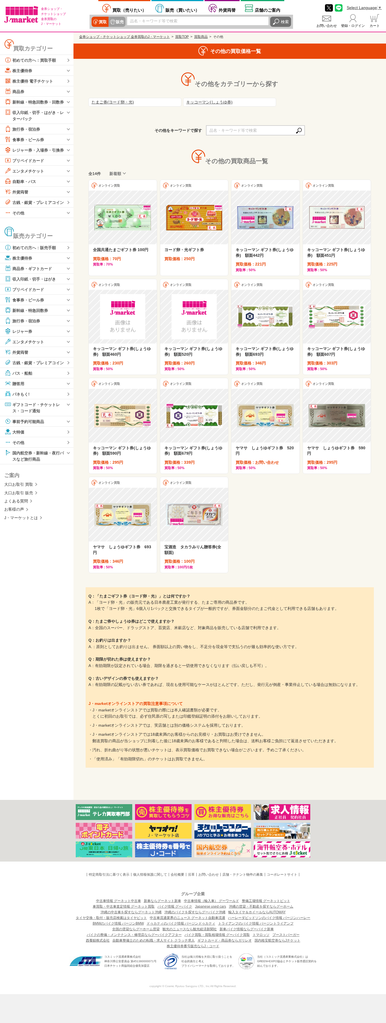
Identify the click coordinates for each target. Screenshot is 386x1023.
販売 (120, 22)
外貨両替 (227, 10)
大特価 (18, 432)
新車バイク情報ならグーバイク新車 (247, 929)
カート (375, 26)
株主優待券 (22, 70)
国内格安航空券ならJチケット (277, 940)
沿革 (191, 875)
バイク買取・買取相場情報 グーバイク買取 (217, 935)
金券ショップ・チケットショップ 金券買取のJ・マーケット (124, 37)
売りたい (129, 10)
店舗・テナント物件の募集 (242, 875)
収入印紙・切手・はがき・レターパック (38, 115)
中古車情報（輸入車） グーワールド (211, 901)
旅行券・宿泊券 (26, 129)
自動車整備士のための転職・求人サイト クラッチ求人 (153, 940)
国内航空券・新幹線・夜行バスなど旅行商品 (38, 455)
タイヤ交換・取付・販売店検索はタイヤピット (111, 918)
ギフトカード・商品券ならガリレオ (225, 940)
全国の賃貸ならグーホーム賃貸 (136, 929)
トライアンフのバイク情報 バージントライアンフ (256, 923)
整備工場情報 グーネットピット (266, 901)
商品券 (18, 91)
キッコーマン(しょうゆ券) (209, 102)
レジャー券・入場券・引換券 (38, 150)
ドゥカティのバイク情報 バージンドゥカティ (181, 923)
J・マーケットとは (21, 517)
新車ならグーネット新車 (162, 901)
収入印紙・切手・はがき (34, 279)
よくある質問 (16, 501)
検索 (285, 22)
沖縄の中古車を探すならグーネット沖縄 (131, 912)
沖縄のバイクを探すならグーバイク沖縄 (194, 912)
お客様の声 (14, 509)
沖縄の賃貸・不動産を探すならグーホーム (261, 906)
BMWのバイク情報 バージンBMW (118, 923)
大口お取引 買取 (18, 484)
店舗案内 (267, 10)
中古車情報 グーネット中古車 (118, 901)
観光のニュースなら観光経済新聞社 (189, 929)
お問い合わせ (326, 26)
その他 (18, 213)
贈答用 (18, 383)
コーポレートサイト (282, 875)
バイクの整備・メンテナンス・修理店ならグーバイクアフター (134, 935)
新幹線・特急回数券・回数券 (38, 102)
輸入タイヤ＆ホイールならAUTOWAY (257, 912)
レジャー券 (22, 331)
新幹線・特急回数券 (30, 310)
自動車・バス (24, 181)
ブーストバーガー (286, 935)
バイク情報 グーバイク (174, 906)
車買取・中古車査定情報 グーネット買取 (124, 906)
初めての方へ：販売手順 (34, 247)
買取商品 (201, 37)
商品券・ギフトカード (32, 268)
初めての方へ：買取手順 (34, 60)
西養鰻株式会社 (98, 940)
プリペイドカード (28, 160)
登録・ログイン (353, 26)
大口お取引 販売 (18, 493)
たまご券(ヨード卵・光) (113, 102)
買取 (103, 22)
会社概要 (177, 875)
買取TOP (182, 37)
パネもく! (21, 394)
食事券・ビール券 (28, 139)
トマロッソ (261, 935)
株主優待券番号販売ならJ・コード (193, 946)
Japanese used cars (210, 906)
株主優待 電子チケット (32, 81)
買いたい (182, 10)
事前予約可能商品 (28, 421)
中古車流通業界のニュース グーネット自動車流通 (187, 918)
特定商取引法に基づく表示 (109, 875)
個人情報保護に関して (150, 875)
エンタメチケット (28, 171)
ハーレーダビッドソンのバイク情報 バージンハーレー (269, 918)
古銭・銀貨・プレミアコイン (38, 202)
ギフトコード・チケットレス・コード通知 (36, 407)
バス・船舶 (22, 373)
